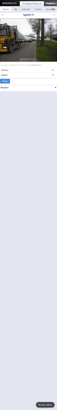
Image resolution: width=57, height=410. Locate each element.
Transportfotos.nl (31, 3)
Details (4, 75)
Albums (5, 9)
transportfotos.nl (35, 65)
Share (5, 81)
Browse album (45, 405)
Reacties (5, 87)
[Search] (53, 9)
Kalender (26, 9)
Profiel (38, 9)
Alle (15, 9)
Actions (4, 70)
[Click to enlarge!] (28, 40)
